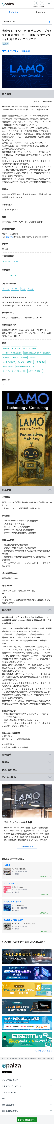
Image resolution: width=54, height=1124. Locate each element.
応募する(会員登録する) (27, 1119)
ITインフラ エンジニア (12, 901)
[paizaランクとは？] (49, 21)
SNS (4, 1098)
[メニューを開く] (49, 4)
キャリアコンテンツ (10, 1080)
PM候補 (7, 865)
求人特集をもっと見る (43, 1050)
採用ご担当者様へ (9, 1104)
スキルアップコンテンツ (11, 1086)
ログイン (35, 7)
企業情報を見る (27, 846)
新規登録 (41, 7)
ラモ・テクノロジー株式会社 (16, 51)
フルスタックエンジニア (13, 883)
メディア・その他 (9, 1092)
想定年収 (9, 236)
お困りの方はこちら (10, 1111)
